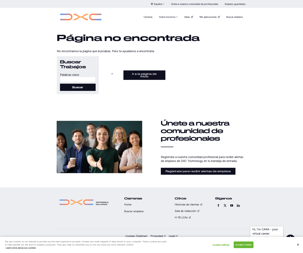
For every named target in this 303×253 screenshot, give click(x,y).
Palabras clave (69, 74)
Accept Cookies (243, 244)
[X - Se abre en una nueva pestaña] (225, 205)
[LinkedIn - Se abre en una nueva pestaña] (238, 205)
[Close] (297, 244)
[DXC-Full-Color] (81, 11)
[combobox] (78, 79)
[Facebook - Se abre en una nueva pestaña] (218, 205)
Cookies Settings (220, 244)
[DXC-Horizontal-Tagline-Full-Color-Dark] (84, 198)
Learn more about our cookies (21, 247)
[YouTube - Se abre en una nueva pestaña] (232, 205)
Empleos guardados (235, 4)
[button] (157, 4)
